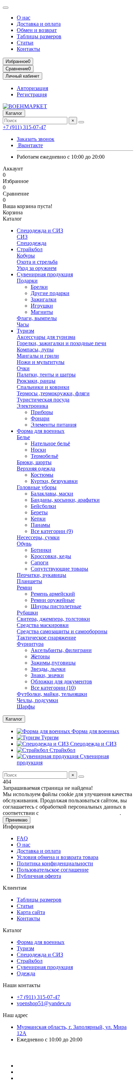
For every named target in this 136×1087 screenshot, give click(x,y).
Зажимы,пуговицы (53, 663)
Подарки (27, 281)
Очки (23, 368)
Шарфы (26, 706)
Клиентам (15, 888)
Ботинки (41, 550)
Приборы (42, 412)
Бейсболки (43, 506)
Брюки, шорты (34, 462)
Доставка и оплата (39, 24)
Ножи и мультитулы (41, 362)
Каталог (12, 930)
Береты (39, 512)
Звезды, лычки (48, 669)
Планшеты (29, 581)
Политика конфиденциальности (55, 863)
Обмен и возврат (37, 30)
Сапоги (39, 562)
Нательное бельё (50, 443)
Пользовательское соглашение (53, 870)
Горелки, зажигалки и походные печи (61, 343)
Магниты (42, 312)
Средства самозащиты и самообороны (62, 631)
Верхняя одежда (36, 468)
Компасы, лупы (35, 349)
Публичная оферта (39, 876)
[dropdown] (5, 8)
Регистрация (32, 94)
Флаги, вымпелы (37, 318)
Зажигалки (43, 299)
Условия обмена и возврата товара (57, 857)
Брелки (39, 287)
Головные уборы (36, 487)
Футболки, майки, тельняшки (52, 694)
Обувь (24, 544)
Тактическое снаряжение (46, 638)
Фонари (40, 418)
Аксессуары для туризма (46, 337)
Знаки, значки (47, 675)
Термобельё (44, 456)
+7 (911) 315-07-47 (24, 127)
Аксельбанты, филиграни (61, 650)
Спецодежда (31, 243)
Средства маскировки (43, 625)
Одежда (26, 973)
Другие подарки (50, 293)
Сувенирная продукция (45, 274)
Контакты (28, 49)
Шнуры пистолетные (56, 606)
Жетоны (40, 656)
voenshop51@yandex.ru (44, 1003)
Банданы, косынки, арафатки (65, 500)
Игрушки (42, 306)
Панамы (40, 525)
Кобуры (26, 256)
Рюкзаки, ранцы (36, 381)
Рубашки (27, 613)
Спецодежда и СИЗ (40, 230)
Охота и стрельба (37, 262)
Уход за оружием (36, 268)
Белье (23, 437)
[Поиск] (81, 122)
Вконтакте (30, 145)
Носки (38, 450)
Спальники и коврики (43, 387)
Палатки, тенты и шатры (46, 375)
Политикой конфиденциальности (80, 813)
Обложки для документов (61, 681)
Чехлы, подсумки (37, 700)
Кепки (38, 519)
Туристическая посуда (43, 400)
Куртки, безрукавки (54, 481)
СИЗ (22, 237)
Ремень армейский (53, 594)
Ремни (24, 587)
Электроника (32, 406)
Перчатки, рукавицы (41, 575)
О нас (23, 18)
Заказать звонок (35, 139)
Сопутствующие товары (59, 569)
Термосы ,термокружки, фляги (53, 393)
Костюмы (42, 475)
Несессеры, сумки (38, 537)
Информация (18, 827)
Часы (23, 324)
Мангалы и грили (38, 356)
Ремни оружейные (53, 600)
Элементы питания (53, 425)
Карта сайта (31, 912)
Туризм (25, 331)
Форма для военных (41, 431)
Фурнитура (30, 644)
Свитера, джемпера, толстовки (53, 619)
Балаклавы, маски (52, 494)
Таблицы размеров (39, 36)
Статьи (25, 43)
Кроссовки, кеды (51, 556)
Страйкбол (30, 249)
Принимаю (17, 820)
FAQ (22, 838)
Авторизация (32, 88)
